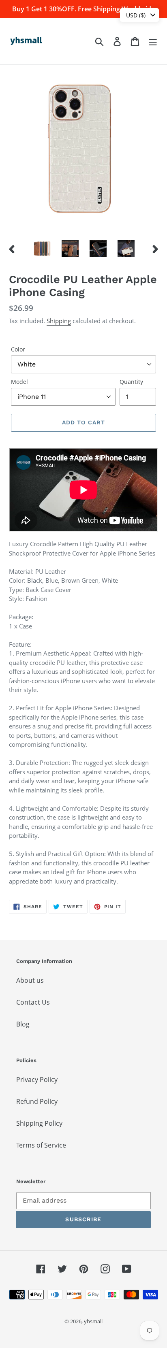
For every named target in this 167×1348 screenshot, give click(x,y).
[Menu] (153, 41)
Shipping (59, 321)
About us (30, 980)
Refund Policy (37, 1101)
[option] (42, 248)
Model (19, 381)
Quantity (131, 381)
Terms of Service (41, 1145)
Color (18, 349)
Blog (23, 1024)
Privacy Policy (37, 1079)
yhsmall (93, 1321)
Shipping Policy (39, 1123)
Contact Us (33, 1002)
